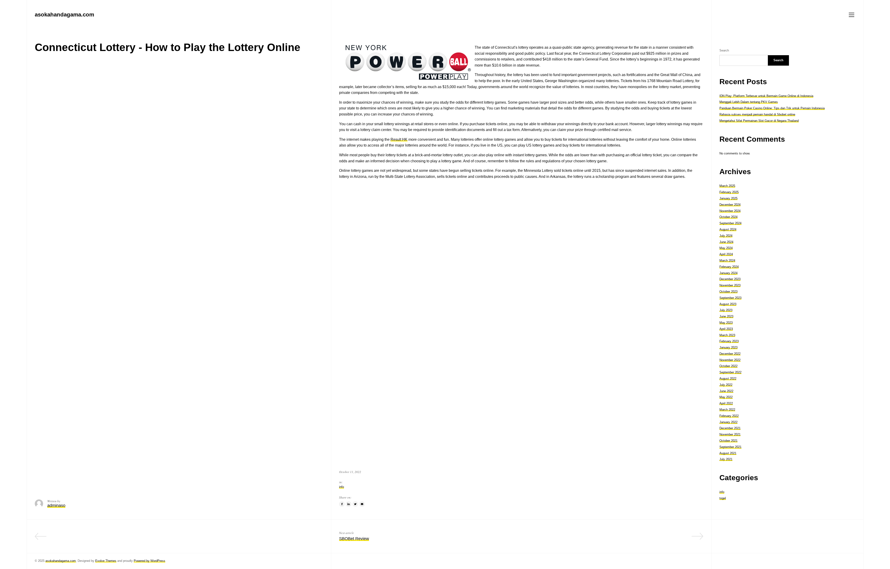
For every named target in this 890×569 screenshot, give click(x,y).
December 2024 (730, 204)
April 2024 (726, 254)
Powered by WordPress (149, 561)
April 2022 (726, 403)
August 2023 (727, 304)
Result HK (399, 139)
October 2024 (728, 217)
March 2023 (727, 335)
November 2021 (730, 434)
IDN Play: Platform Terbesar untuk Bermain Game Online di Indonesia (766, 96)
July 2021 (725, 459)
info (341, 487)
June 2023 (726, 316)
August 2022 (727, 378)
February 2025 (729, 192)
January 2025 (728, 198)
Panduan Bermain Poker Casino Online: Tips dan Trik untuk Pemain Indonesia (772, 108)
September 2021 (730, 447)
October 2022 (728, 366)
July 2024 (725, 235)
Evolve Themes (105, 561)
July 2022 (725, 385)
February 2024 (729, 267)
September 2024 (730, 223)
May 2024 (726, 248)
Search (724, 50)
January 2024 (728, 273)
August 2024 (727, 229)
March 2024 (727, 260)
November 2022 (730, 360)
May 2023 (726, 322)
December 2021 (730, 428)
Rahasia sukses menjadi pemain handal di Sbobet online (757, 114)
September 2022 (730, 372)
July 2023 (725, 310)
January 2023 (728, 347)
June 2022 (726, 391)
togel (722, 498)
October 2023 (728, 291)
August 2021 (727, 453)
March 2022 (727, 409)
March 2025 (727, 186)
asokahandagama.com (60, 561)
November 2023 (730, 285)
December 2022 (730, 353)
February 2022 (729, 416)
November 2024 (730, 211)
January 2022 (728, 422)
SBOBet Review (354, 538)
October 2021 (728, 440)
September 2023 (730, 298)
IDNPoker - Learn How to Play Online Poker (282, 538)
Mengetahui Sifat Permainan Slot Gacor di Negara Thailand (759, 120)
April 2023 (726, 329)
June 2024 (726, 242)
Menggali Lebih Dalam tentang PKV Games (748, 102)
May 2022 (726, 397)
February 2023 (729, 341)
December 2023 (730, 279)
